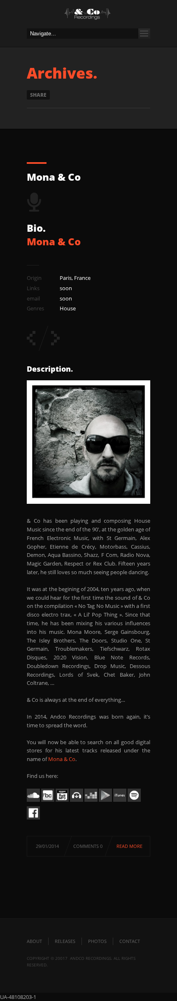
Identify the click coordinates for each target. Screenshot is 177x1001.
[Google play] (105, 801)
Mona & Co (54, 177)
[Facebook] (33, 819)
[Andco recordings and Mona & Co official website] (88, 16)
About (34, 941)
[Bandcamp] (47, 801)
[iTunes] (119, 801)
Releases (65, 941)
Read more (129, 846)
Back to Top (152, 24)
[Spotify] (134, 801)
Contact (129, 941)
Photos (97, 941)
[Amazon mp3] (62, 801)
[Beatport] (76, 801)
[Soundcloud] (33, 801)
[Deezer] (91, 801)
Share (38, 94)
